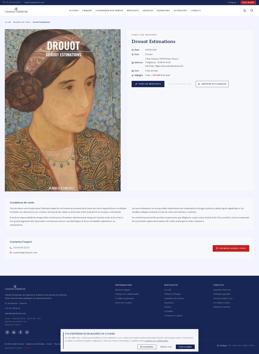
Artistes (148, 10)
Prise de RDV (248, 2)
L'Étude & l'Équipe (172, 294)
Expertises (163, 10)
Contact (196, 10)
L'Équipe (87, 10)
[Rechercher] (251, 10)
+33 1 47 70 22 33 (12, 2)
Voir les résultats (149, 84)
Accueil (73, 10)
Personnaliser (146, 347)
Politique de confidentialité (127, 294)
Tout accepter (185, 347)
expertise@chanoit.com (34, 2)
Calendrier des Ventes (109, 10)
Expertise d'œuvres (222, 290)
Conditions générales (124, 298)
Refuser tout (166, 347)
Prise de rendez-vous (223, 298)
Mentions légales (122, 290)
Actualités (180, 10)
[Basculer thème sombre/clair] (244, 10)
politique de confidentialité (156, 341)
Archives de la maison (213, 84)
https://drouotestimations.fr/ (169, 66)
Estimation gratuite (221, 294)
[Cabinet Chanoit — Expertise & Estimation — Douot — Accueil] (16, 10)
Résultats (133, 10)
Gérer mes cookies (123, 303)
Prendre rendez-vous (232, 248)
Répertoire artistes (221, 307)
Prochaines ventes (221, 303)
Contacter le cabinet (173, 316)
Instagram (232, 2)
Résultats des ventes (22, 22)
